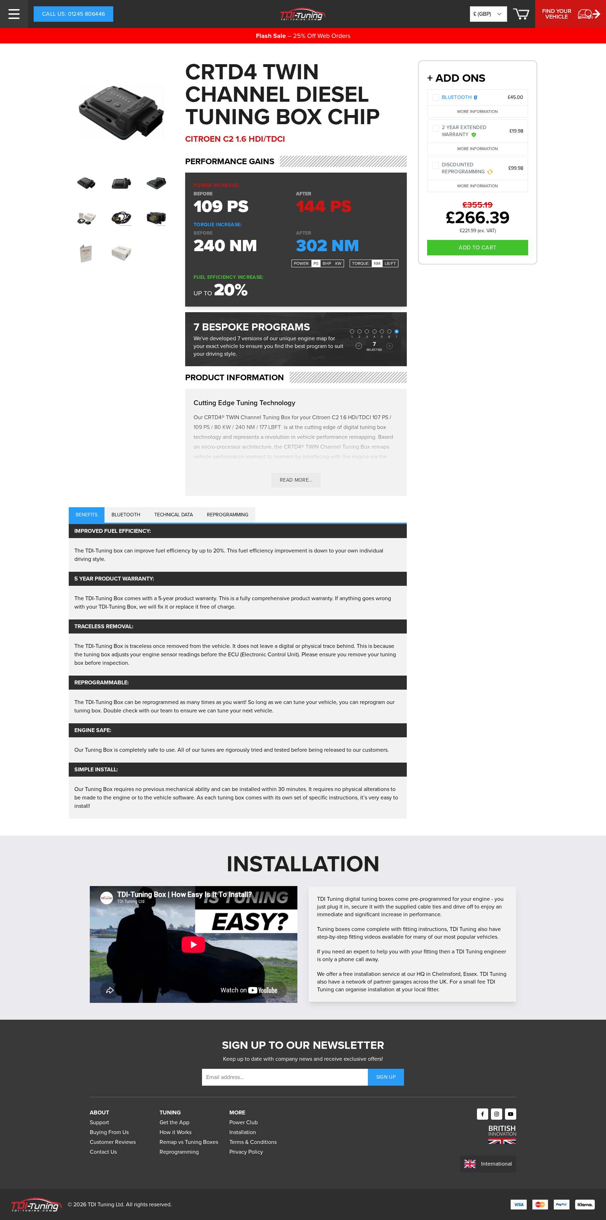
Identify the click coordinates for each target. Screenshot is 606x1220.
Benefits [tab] (86, 514)
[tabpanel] (238, 671)
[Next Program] (389, 346)
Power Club (243, 1122)
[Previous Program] (359, 346)
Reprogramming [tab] (227, 514)
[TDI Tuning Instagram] (496, 1114)
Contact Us (103, 1152)
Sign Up (386, 1077)
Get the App (174, 1122)
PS (316, 263)
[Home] (303, 14)
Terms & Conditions (253, 1142)
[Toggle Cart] (521, 14)
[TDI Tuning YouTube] (510, 1114)
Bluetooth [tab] (126, 514)
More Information (477, 111)
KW (338, 263)
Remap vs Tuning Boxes (189, 1142)
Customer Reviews (113, 1142)
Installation (242, 1132)
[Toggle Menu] (14, 14)
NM (377, 263)
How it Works (175, 1132)
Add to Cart (477, 247)
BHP (327, 263)
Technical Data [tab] (173, 514)
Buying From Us (109, 1132)
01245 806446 (73, 14)
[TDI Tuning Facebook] (482, 1114)
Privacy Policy (246, 1152)
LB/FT (390, 263)
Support (99, 1122)
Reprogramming (179, 1152)
